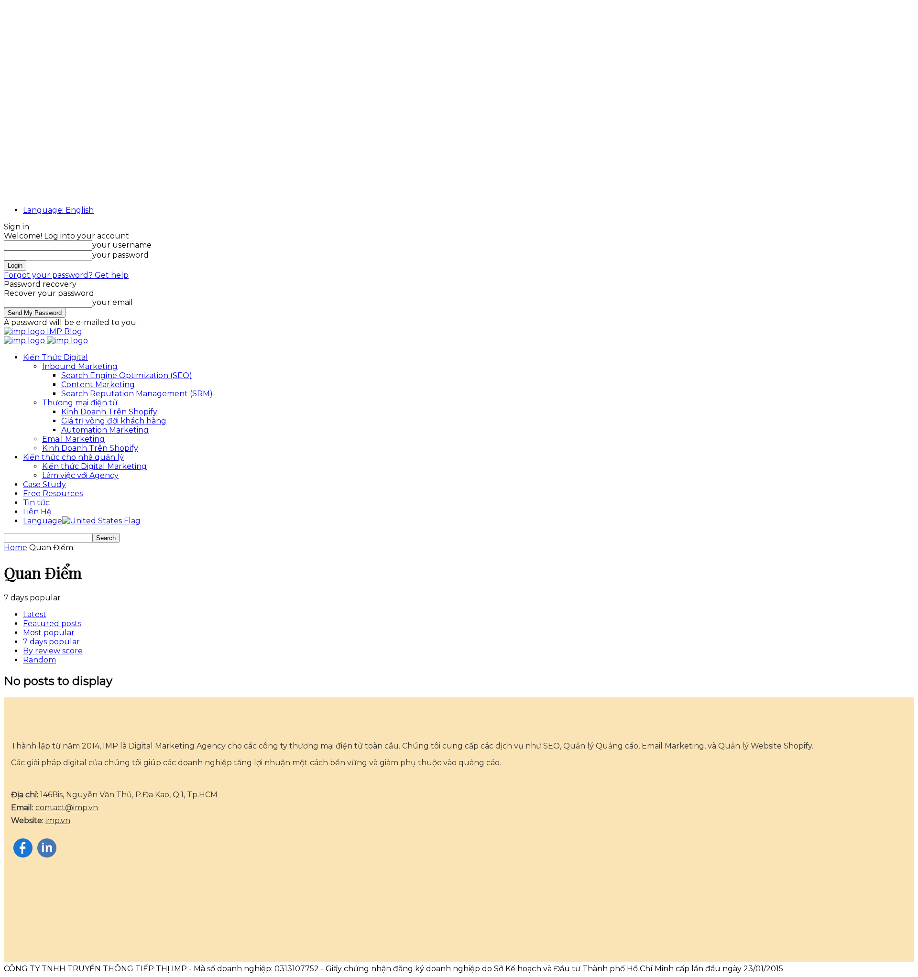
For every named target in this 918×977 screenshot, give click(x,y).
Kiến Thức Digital (55, 357)
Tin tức (36, 502)
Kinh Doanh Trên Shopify (109, 411)
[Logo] (25, 340)
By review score (53, 650)
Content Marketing (98, 384)
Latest (34, 614)
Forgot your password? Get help (66, 275)
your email (112, 302)
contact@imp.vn (66, 807)
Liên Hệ (37, 511)
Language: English (58, 210)
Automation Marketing (105, 429)
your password (120, 255)
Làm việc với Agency (80, 475)
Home (15, 547)
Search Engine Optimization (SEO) (126, 375)
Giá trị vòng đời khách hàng (113, 420)
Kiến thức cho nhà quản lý (73, 457)
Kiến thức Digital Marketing (94, 466)
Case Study (44, 484)
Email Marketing (73, 439)
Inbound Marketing (80, 366)
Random (39, 659)
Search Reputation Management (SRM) (137, 393)
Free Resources (53, 493)
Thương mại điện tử (80, 402)
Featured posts (52, 623)
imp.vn (57, 820)
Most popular (49, 632)
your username (122, 245)
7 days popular (51, 641)
